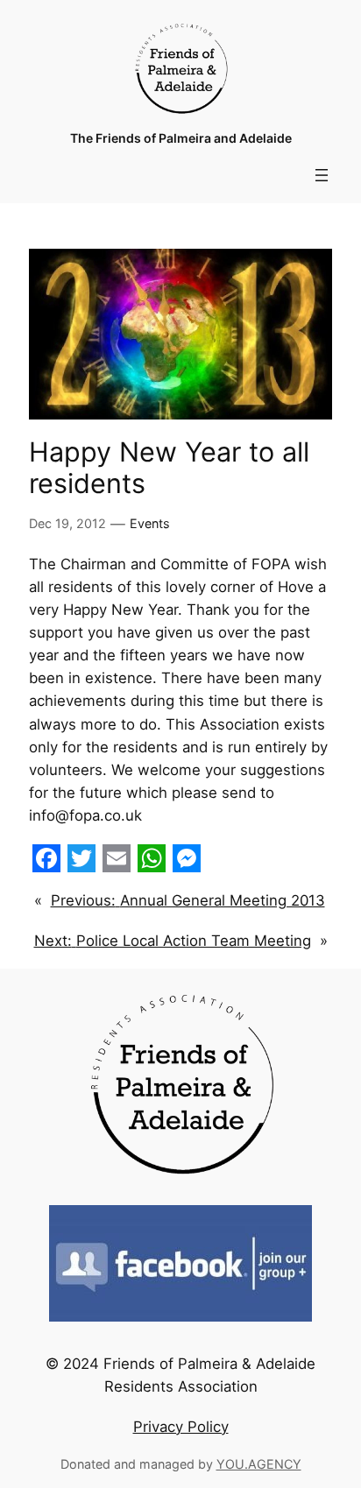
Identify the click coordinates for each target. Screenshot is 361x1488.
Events (150, 523)
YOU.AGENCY (258, 1463)
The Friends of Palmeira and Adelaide (181, 137)
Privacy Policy (181, 1426)
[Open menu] (321, 175)
